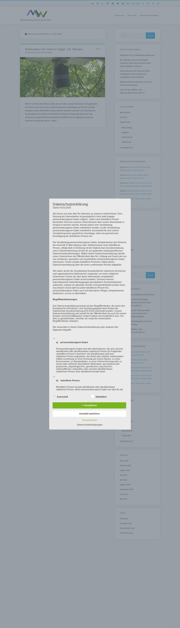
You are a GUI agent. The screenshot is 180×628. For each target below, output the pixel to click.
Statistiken (101, 397)
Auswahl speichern (89, 413)
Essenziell (62, 397)
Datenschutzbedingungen (90, 425)
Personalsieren (89, 420)
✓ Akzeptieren (89, 405)
